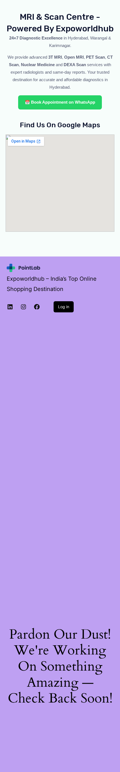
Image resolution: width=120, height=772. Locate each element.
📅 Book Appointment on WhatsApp (60, 102)
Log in (63, 306)
